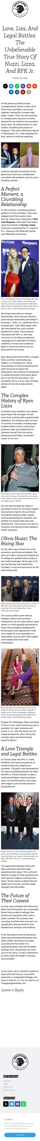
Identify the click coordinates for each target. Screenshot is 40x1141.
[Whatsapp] (23, 1104)
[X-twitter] (6, 1104)
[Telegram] (11, 1104)
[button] (5, 86)
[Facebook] (17, 1104)
